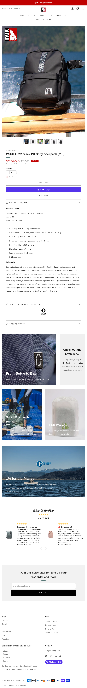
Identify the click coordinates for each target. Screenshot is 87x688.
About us (47, 19)
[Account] (72, 8)
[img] (43, 515)
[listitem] (43, 2)
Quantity (9, 169)
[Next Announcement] (71, 2)
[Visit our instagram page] (50, 656)
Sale (37, 19)
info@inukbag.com (52, 651)
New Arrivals (61, 15)
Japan (5, 654)
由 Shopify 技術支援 (8, 685)
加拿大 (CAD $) (6, 8)
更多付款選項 (43, 196)
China (5, 651)
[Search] (82, 8)
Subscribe (43, 593)
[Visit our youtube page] (60, 656)
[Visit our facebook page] (46, 656)
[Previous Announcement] (15, 2)
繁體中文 (16, 8)
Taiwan (5, 661)
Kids (50, 15)
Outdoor (31, 15)
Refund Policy (50, 629)
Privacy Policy (50, 625)
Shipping (9, 164)
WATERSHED (11, 151)
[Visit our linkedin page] (55, 656)
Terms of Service (51, 633)
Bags (22, 15)
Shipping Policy (51, 621)
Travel (42, 15)
